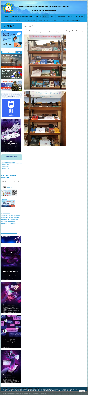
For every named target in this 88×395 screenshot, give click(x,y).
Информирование (61, 16)
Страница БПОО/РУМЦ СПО (44, 20)
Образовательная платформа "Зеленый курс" (10, 217)
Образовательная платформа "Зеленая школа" (10, 215)
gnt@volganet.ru (9, 187)
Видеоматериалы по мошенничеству (8, 223)
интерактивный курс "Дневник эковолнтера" (9, 219)
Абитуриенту (18, 20)
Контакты (10, 20)
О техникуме (38, 16)
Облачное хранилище (5, 166)
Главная (7, 16)
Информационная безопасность (11, 157)
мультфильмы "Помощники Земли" (8, 221)
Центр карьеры (79, 16)
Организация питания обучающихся (71, 20)
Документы (70, 16)
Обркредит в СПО (56, 20)
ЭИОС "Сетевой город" (5, 170)
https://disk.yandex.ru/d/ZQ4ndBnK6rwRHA (9, 233)
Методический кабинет (29, 20)
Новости (45, 16)
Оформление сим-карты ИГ (6, 209)
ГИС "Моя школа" (5, 173)
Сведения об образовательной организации (22, 16)
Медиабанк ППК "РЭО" (5, 213)
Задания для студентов (5, 164)
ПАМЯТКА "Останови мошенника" (8, 176)
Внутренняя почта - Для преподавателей (8, 162)
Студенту (52, 16)
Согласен (82, 391)
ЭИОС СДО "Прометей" (5, 168)
